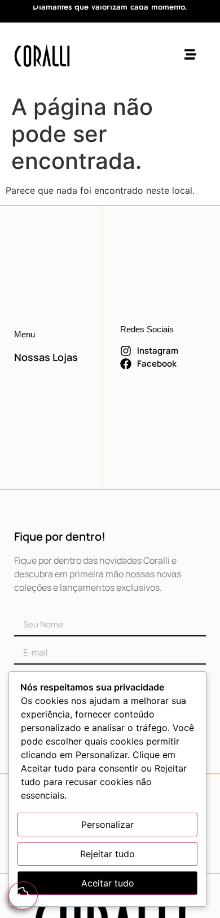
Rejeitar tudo (107, 853)
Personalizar (107, 824)
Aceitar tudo (107, 883)
